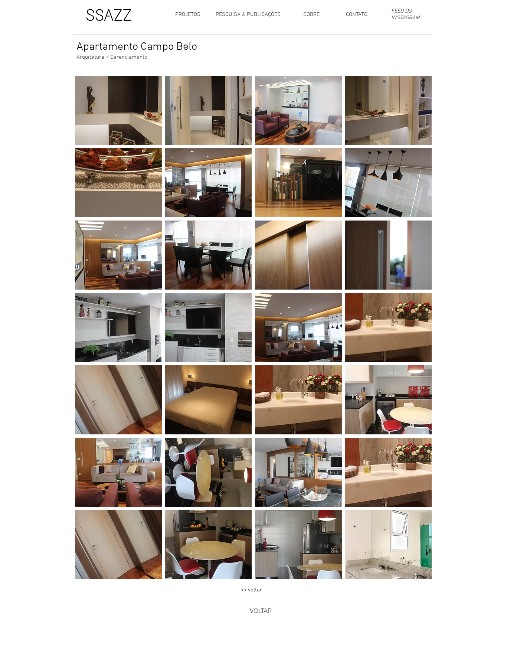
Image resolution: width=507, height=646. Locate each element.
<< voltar (251, 590)
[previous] (88, 331)
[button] (118, 110)
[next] (418, 331)
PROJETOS (187, 14)
